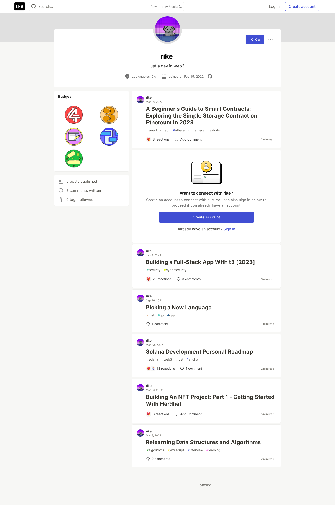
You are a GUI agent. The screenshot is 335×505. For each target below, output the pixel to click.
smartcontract (158, 130)
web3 (167, 359)
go (161, 315)
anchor (193, 359)
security (153, 270)
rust (150, 315)
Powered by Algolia (165, 6)
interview (195, 450)
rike (149, 97)
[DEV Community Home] (19, 6)
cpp (171, 315)
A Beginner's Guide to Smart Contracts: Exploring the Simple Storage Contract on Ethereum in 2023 (201, 115)
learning (213, 450)
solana (152, 359)
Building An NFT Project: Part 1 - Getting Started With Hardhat (210, 400)
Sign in (229, 229)
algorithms (155, 450)
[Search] (33, 6)
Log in (274, 6)
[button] (74, 115)
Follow (254, 39)
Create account (302, 6)
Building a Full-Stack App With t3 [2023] (200, 262)
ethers (198, 130)
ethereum (181, 130)
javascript (176, 450)
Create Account (206, 217)
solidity (213, 130)
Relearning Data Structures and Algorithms (203, 442)
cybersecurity (175, 270)
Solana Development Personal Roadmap (199, 351)
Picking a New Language (178, 307)
